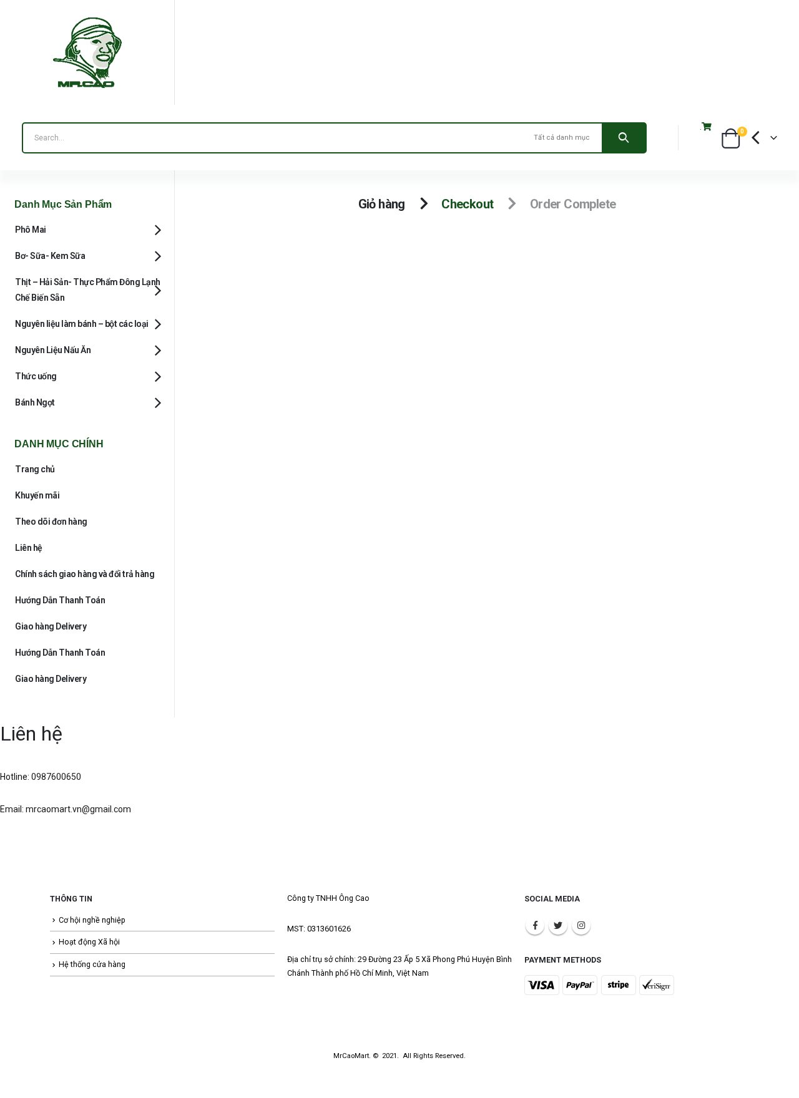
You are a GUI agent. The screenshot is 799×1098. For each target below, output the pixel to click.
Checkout (467, 204)
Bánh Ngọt (35, 402)
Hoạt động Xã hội (89, 941)
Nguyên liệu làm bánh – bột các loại (82, 324)
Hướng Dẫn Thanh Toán (60, 600)
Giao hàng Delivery (50, 626)
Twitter (558, 925)
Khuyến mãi (37, 495)
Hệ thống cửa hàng (92, 964)
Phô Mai (30, 230)
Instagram (581, 925)
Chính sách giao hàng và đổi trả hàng (84, 574)
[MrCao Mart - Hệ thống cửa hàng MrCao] (87, 52)
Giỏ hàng (381, 204)
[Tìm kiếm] (623, 138)
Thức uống (36, 376)
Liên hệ (28, 548)
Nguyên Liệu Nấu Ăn (53, 350)
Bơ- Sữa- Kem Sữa (50, 256)
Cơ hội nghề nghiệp (92, 920)
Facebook (535, 925)
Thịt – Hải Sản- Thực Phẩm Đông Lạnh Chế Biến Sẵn (87, 290)
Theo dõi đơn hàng (51, 522)
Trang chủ (35, 469)
